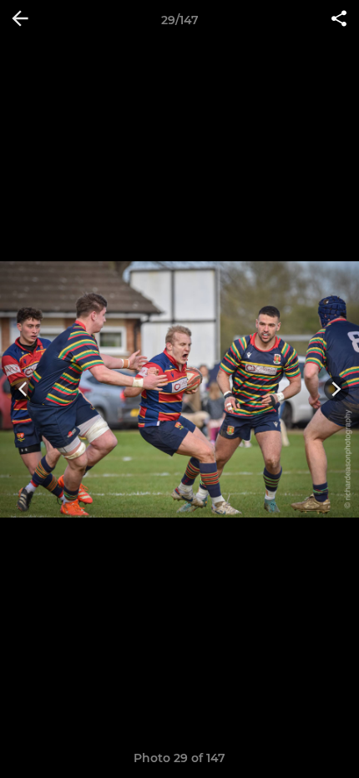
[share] (339, 20)
